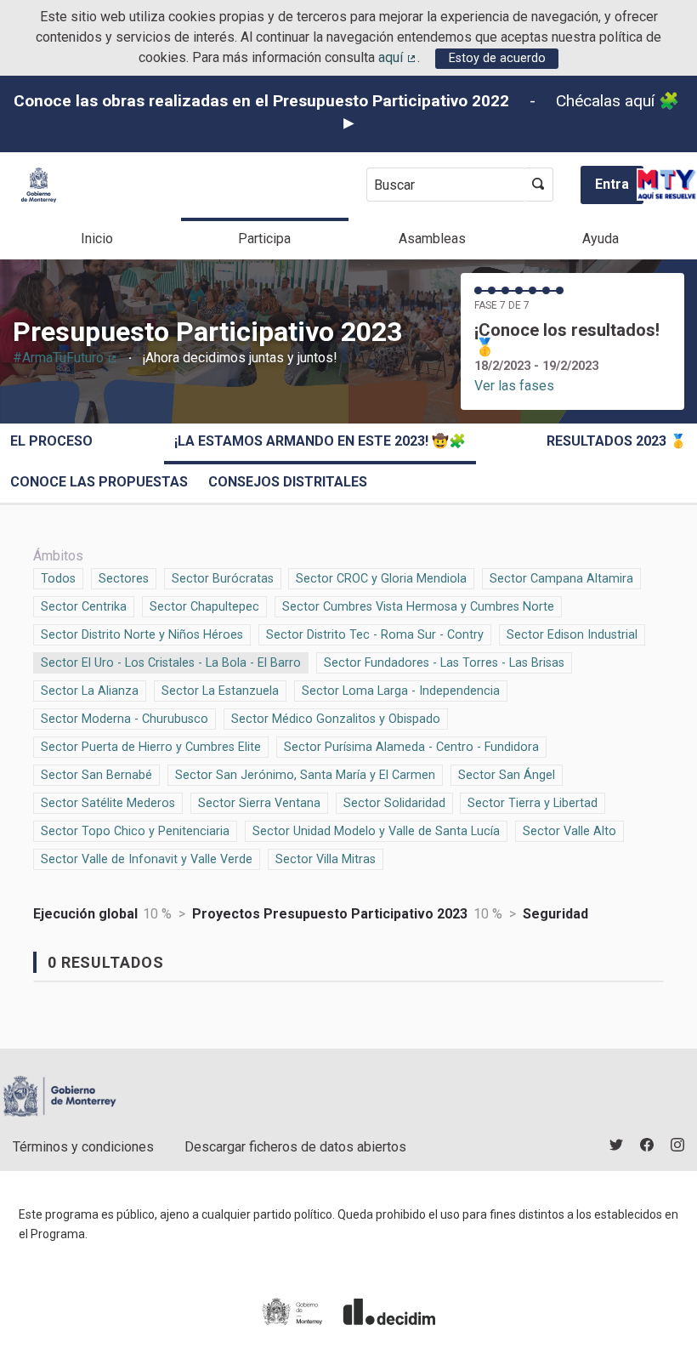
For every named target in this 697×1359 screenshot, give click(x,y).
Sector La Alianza (90, 691)
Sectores (124, 578)
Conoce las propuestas (99, 482)
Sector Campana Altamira (561, 578)
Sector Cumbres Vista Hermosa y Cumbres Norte (418, 607)
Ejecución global (85, 914)
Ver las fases (514, 386)
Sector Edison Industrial (572, 635)
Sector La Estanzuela (220, 691)
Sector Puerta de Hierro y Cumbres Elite (151, 747)
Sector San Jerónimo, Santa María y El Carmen (305, 775)
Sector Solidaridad (394, 803)
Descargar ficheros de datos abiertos (295, 1147)
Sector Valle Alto (569, 831)
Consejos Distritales (287, 482)
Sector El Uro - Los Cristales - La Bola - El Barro (171, 663)
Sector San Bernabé (96, 775)
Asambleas (432, 238)
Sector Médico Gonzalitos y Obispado (335, 719)
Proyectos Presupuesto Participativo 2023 (330, 914)
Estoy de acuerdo (497, 58)
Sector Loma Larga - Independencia (401, 691)
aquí (397, 57)
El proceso (51, 441)
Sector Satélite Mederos (108, 803)
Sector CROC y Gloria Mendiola (381, 578)
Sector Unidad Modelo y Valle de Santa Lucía (376, 831)
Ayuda (600, 238)
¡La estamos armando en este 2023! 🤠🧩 (320, 441)
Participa (264, 238)
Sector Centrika (84, 607)
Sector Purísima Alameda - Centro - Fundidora (411, 747)
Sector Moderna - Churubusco (124, 719)
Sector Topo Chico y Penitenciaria (135, 831)
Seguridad (555, 914)
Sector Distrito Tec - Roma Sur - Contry (375, 635)
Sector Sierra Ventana (259, 803)
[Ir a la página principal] (39, 185)
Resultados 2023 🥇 (617, 441)
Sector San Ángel (506, 775)
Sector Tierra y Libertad (533, 803)
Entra (612, 184)
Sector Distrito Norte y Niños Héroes (142, 635)
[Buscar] (538, 185)
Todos (58, 578)
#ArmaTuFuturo (65, 358)
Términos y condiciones (83, 1147)
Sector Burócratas (223, 578)
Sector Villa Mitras (325, 859)
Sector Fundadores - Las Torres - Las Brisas (444, 663)
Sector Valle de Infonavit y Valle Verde (146, 859)
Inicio (97, 238)
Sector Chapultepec (204, 607)
